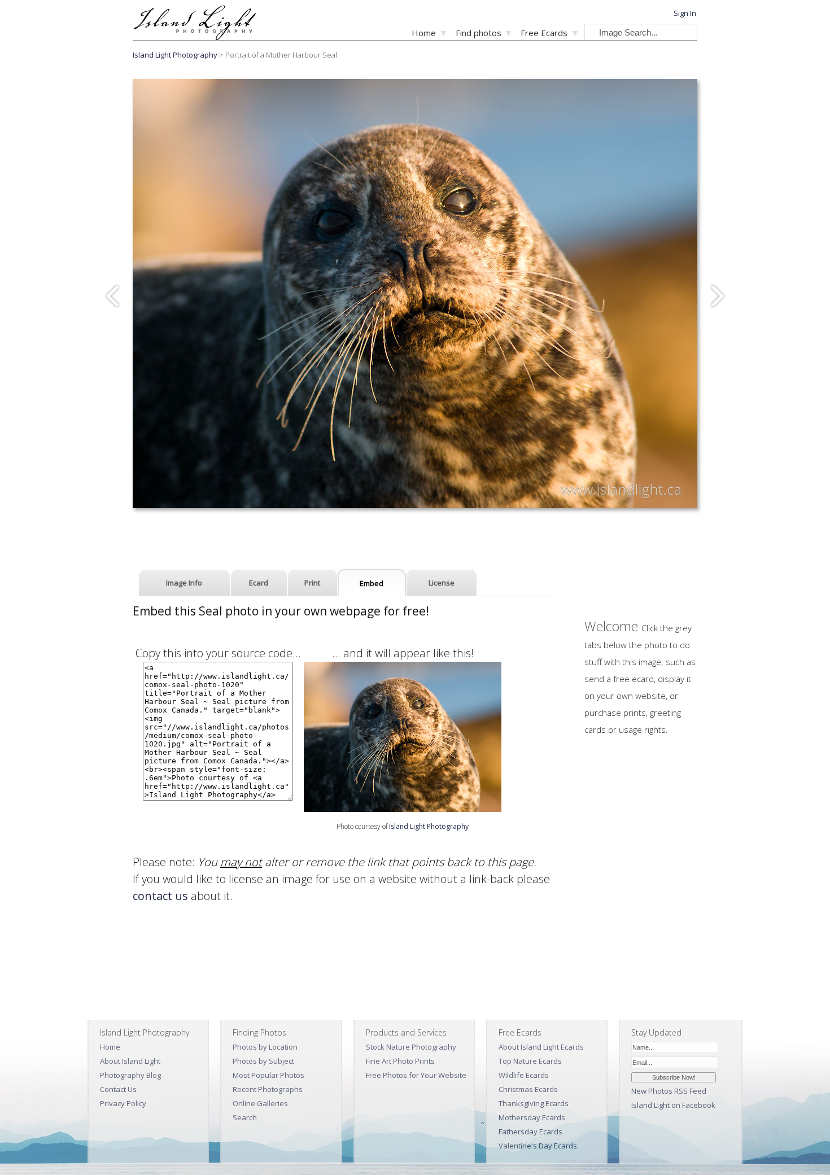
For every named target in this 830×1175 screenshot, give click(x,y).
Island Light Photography (175, 55)
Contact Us (118, 1089)
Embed (371, 583)
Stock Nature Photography (411, 1047)
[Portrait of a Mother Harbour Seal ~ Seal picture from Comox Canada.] (402, 807)
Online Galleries (260, 1103)
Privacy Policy (123, 1103)
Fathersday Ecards (530, 1131)
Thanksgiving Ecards (534, 1103)
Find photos (478, 32)
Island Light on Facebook (673, 1105)
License (442, 583)
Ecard (258, 583)
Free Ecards (544, 32)
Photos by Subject (263, 1061)
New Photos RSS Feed (668, 1091)
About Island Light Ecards (541, 1047)
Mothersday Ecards (532, 1117)
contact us (160, 895)
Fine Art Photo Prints (400, 1061)
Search (245, 1117)
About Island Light (130, 1061)
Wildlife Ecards (524, 1075)
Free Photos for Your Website (416, 1075)
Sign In (685, 13)
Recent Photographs (268, 1089)
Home (424, 32)
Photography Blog (130, 1075)
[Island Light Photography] (194, 37)
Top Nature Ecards (530, 1061)
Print (312, 583)
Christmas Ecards (528, 1089)
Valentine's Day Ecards (538, 1146)
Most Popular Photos (268, 1075)
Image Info (184, 583)
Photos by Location (265, 1047)
